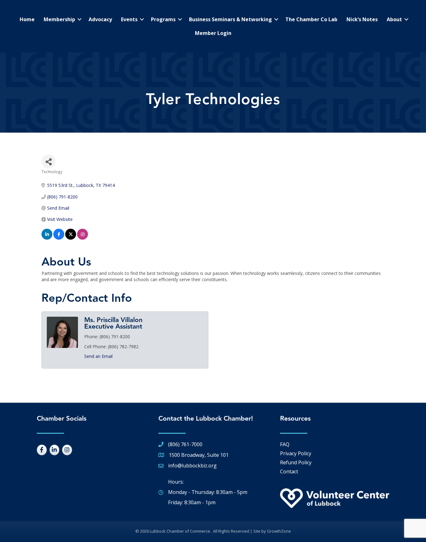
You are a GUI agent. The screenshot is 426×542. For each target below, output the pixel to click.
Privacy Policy (295, 453)
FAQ (284, 444)
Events (129, 19)
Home (27, 19)
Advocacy (100, 19)
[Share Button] (48, 161)
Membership (59, 19)
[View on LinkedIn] (46, 238)
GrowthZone (279, 531)
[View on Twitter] (70, 238)
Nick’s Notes (362, 19)
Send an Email (98, 356)
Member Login (213, 33)
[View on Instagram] (82, 238)
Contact (289, 471)
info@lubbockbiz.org (192, 465)
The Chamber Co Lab (311, 19)
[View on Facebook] (58, 238)
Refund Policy (296, 462)
